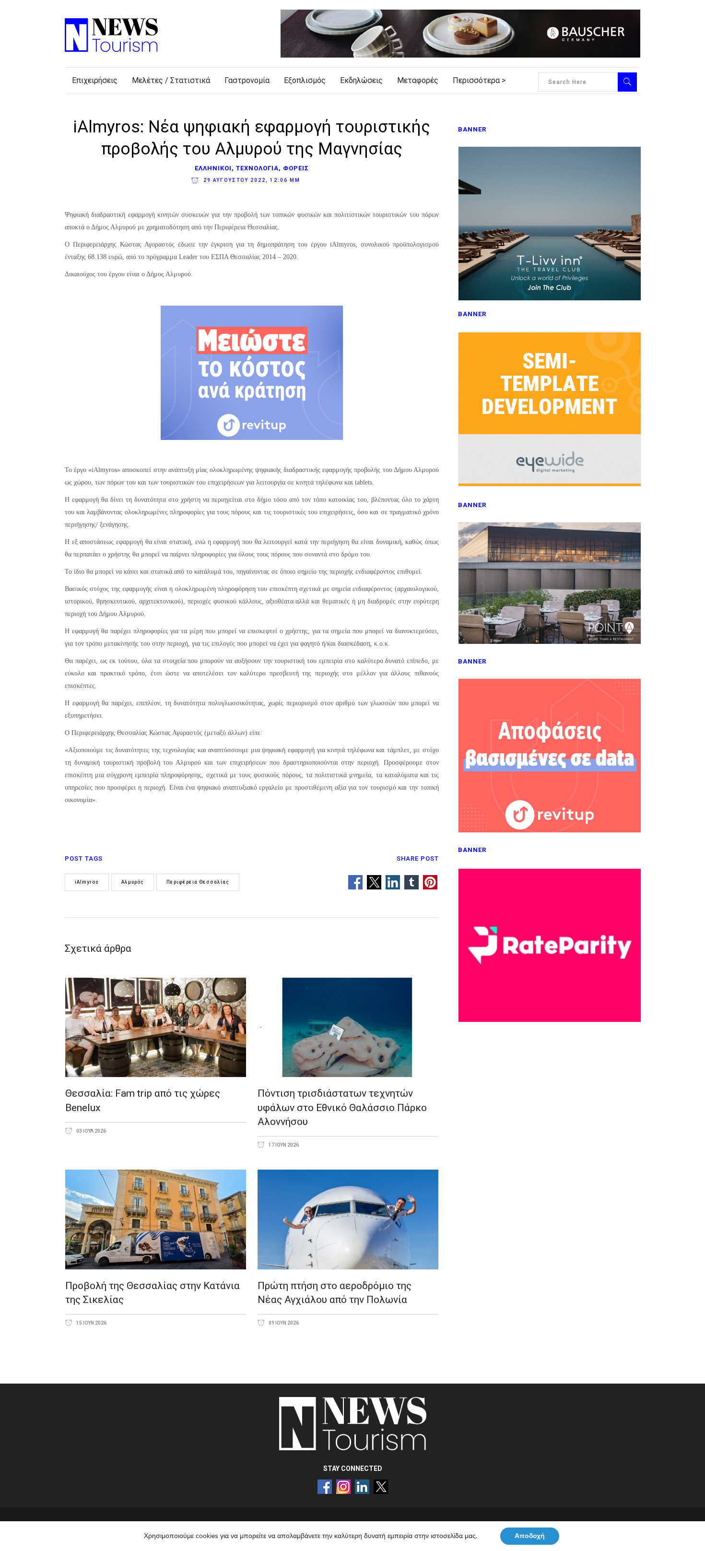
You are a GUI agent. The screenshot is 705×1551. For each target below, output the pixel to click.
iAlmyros (87, 882)
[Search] (627, 82)
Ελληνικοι (213, 168)
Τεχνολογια (257, 168)
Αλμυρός (132, 882)
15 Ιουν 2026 (90, 1323)
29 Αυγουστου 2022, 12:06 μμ (250, 180)
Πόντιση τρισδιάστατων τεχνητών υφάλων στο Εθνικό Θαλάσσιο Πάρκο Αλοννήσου (342, 1107)
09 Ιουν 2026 (283, 1323)
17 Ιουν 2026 (283, 1145)
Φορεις (296, 168)
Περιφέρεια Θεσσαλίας (197, 882)
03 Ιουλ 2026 (90, 1131)
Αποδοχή (530, 1535)
